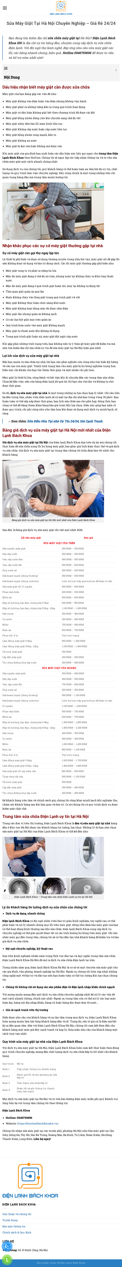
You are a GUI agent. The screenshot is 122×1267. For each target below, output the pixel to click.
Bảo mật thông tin (13, 1226)
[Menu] (4, 8)
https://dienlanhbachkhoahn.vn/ (38, 1123)
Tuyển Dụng (10, 1220)
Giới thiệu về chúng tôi (16, 1214)
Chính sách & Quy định (16, 1232)
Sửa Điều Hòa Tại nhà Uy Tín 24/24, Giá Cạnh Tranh (64, 421)
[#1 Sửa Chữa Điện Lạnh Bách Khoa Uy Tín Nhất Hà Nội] (61, 8)
